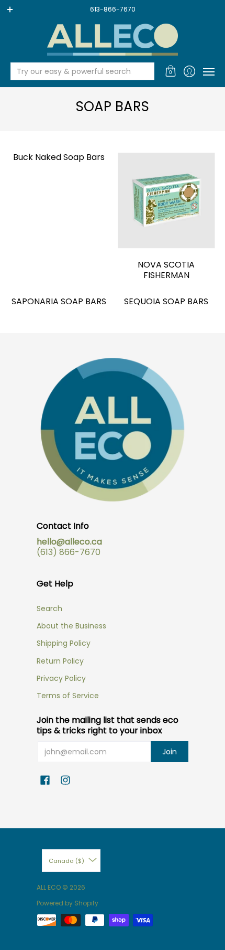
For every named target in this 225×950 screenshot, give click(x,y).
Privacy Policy (61, 678)
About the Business (71, 626)
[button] (171, 71)
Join (169, 751)
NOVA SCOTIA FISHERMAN (166, 270)
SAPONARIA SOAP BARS (59, 301)
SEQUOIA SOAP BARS (166, 301)
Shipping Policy (64, 643)
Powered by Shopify (67, 903)
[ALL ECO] (112, 39)
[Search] (145, 71)
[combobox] (74, 71)
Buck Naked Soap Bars (59, 157)
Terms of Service (68, 695)
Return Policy (60, 661)
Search (49, 608)
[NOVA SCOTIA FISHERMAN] (166, 200)
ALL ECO (49, 887)
